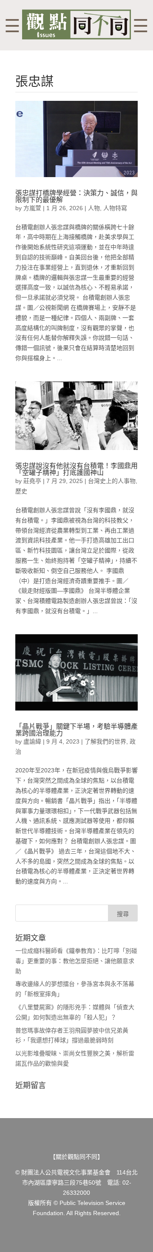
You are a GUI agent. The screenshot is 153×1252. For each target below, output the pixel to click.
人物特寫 (115, 208)
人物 (94, 208)
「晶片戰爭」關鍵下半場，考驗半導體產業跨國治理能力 (76, 730)
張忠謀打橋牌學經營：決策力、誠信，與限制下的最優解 (76, 196)
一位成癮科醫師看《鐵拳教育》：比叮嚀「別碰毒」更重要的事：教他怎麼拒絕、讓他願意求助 (76, 960)
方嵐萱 (32, 208)
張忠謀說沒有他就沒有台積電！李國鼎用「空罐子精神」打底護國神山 (76, 469)
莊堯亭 (32, 480)
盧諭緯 (32, 741)
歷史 (21, 491)
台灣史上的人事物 (112, 480)
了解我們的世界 (105, 741)
